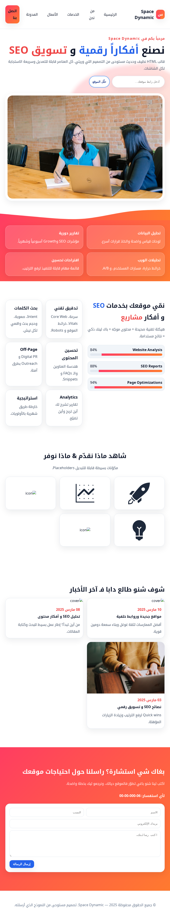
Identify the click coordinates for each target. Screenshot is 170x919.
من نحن (92, 14)
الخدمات (73, 14)
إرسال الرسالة (22, 864)
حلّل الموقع (99, 81)
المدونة (32, 14)
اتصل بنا (12, 14)
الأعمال (52, 14)
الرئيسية (110, 14)
